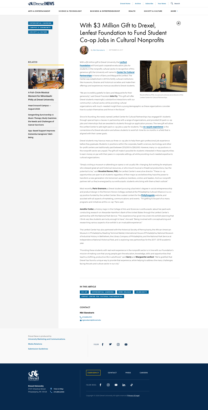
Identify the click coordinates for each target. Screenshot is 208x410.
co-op (84, 292)
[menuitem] (40, 11)
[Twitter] (110, 344)
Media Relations (35, 344)
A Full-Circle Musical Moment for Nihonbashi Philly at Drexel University (41, 96)
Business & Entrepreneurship (105, 11)
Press (128, 373)
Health (132, 11)
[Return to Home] (41, 3)
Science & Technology (70, 11)
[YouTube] (126, 344)
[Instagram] (118, 344)
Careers (144, 373)
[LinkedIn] (124, 385)
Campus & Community (40, 27)
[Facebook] (102, 344)
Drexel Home (125, 4)
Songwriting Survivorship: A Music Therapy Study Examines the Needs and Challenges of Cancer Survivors (42, 120)
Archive (138, 4)
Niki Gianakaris (99, 50)
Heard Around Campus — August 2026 (39, 107)
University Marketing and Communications (46, 339)
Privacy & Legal (133, 396)
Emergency (93, 373)
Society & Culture (153, 11)
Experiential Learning (41, 23)
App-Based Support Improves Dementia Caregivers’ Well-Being (41, 134)
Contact (112, 373)
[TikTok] (131, 385)
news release (125, 292)
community (141, 292)
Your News (162, 4)
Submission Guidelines (38, 349)
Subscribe (149, 4)
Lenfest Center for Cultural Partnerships (102, 296)
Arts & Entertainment (39, 11)
